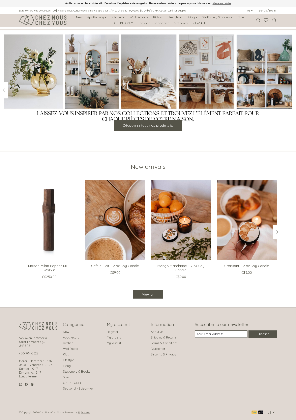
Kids (66, 354)
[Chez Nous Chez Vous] (42, 20)
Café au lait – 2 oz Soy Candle (115, 265)
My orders (114, 337)
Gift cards (181, 23)
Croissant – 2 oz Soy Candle (246, 265)
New (79, 17)
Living (67, 366)
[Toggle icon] (258, 20)
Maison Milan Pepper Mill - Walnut (49, 267)
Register (112, 332)
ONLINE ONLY (123, 23)
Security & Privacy (163, 354)
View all (148, 294)
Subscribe (262, 334)
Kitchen (68, 343)
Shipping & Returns (164, 337)
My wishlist (114, 343)
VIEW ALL (199, 23)
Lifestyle (68, 360)
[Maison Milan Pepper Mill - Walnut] (49, 220)
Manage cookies (222, 3)
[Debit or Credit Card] (261, 412)
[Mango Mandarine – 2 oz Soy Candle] (181, 220)
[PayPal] (254, 412)
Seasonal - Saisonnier (153, 23)
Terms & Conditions (164, 343)
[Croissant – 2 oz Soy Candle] (247, 220)
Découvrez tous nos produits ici (148, 125)
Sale (241, 17)
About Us (157, 332)
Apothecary (71, 337)
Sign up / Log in (267, 10)
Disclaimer (158, 349)
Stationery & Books (76, 371)
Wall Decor (71, 349)
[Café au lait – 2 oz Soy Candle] (115, 220)
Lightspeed (84, 412)
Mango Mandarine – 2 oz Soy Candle (181, 267)
